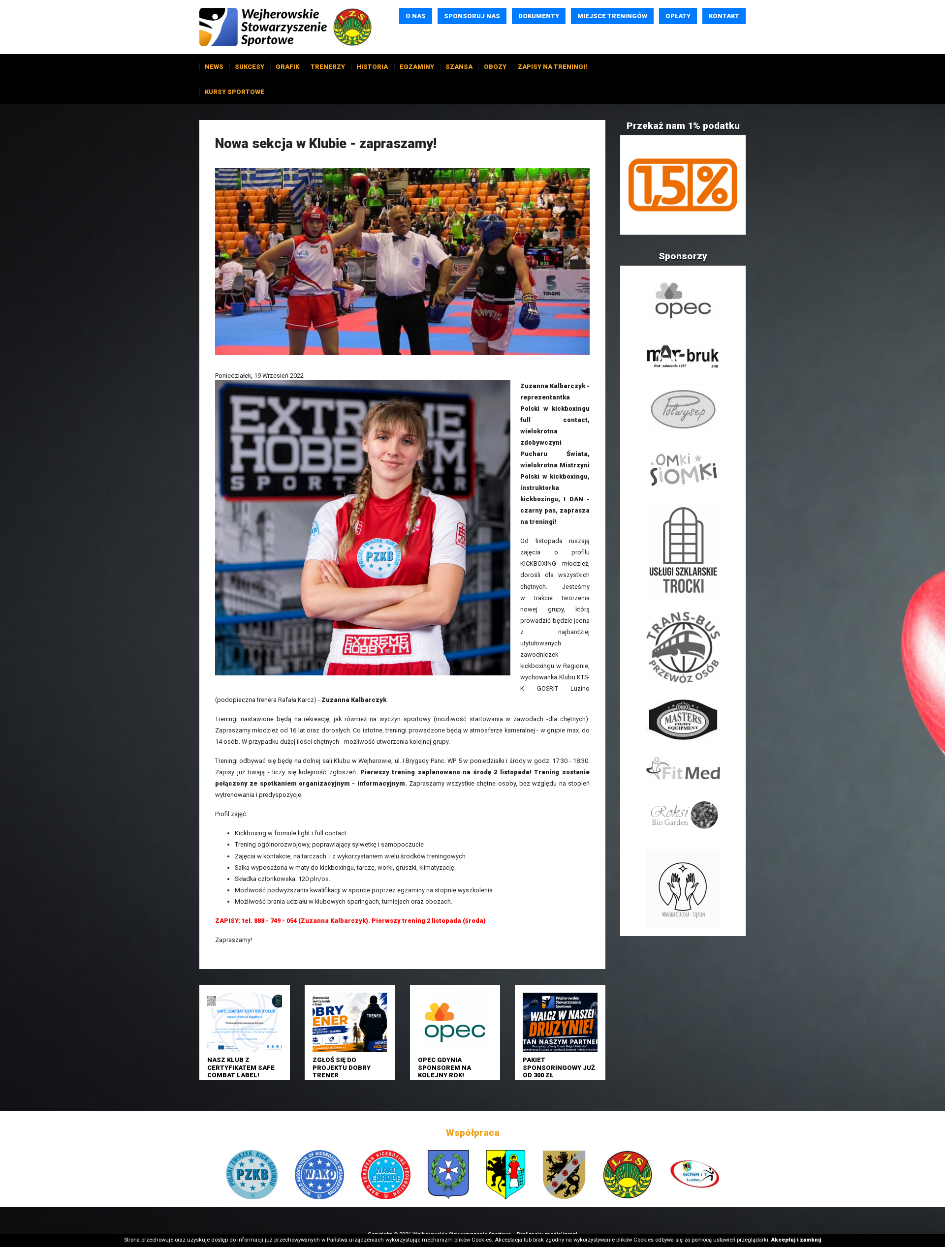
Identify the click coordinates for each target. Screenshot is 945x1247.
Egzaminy (417, 66)
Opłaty (678, 16)
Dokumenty (538, 16)
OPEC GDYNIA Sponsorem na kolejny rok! (444, 1067)
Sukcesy (249, 66)
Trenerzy (328, 66)
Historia (372, 66)
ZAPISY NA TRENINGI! (552, 66)
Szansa (458, 66)
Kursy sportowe (234, 91)
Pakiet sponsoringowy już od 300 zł (559, 1067)
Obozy (495, 66)
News (214, 66)
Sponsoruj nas (472, 16)
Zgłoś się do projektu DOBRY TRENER (342, 1067)
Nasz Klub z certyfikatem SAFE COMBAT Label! (241, 1067)
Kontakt (724, 16)
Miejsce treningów (612, 16)
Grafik (287, 66)
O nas (416, 16)
